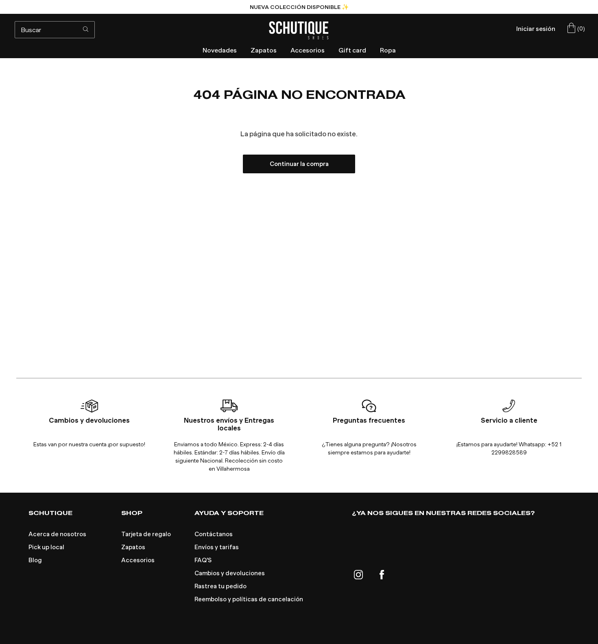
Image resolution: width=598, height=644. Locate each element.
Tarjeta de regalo (146, 534)
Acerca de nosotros (57, 534)
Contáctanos (213, 534)
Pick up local (46, 547)
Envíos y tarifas (216, 547)
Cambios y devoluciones (229, 573)
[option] (299, 7)
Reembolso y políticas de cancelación (248, 599)
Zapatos (133, 547)
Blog (35, 560)
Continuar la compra (299, 164)
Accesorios (138, 560)
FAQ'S (203, 560)
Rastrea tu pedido (220, 586)
